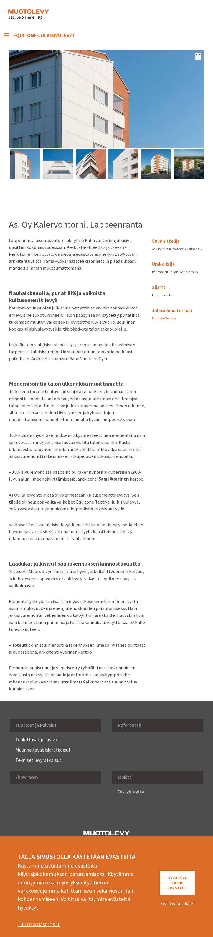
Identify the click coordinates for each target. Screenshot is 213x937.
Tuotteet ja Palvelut (36, 725)
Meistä (125, 777)
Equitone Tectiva (164, 318)
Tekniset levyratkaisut (38, 760)
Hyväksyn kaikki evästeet (177, 882)
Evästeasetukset (177, 903)
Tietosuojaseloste (39, 924)
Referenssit (130, 725)
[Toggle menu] (196, 14)
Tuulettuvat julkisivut (37, 739)
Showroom (26, 777)
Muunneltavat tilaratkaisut (42, 750)
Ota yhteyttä (131, 791)
